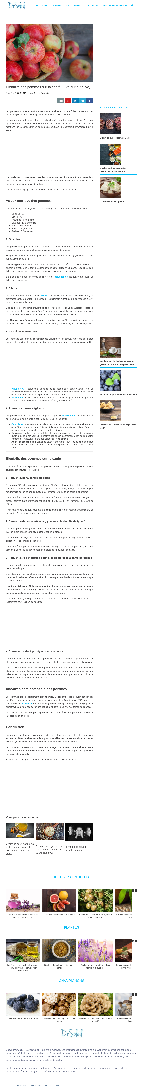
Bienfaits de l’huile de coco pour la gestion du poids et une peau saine (117, 363)
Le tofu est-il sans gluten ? (113, 201)
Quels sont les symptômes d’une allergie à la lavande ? (95, 966)
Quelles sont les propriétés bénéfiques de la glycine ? (113, 169)
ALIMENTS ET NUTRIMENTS (68, 5)
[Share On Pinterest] (68, 100)
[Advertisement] (49, 153)
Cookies (56, 1085)
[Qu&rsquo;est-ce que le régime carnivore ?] (111, 124)
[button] (136, 890)
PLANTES (93, 5)
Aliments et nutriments (116, 107)
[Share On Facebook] (89, 100)
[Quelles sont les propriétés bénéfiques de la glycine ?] (111, 154)
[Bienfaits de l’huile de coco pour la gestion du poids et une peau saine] (111, 347)
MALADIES (41, 5)
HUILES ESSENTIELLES (115, 5)
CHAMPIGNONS (71, 980)
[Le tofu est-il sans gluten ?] (111, 188)
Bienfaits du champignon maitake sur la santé (95, 1019)
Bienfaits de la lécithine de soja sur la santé (118, 426)
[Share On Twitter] (82, 100)
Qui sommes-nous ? (20, 1085)
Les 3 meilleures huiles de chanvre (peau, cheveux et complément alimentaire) (23, 968)
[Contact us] (60, 100)
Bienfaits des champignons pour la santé (59, 1019)
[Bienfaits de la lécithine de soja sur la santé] (111, 411)
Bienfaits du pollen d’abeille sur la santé (59, 966)
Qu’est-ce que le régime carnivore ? (117, 138)
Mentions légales (44, 1085)
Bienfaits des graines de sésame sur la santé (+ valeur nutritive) (49, 849)
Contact (33, 1085)
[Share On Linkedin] (75, 100)
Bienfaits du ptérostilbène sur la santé (118, 394)
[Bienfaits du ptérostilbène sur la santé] (111, 381)
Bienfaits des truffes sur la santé (23, 1018)
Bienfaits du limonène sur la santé (59, 914)
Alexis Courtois (41, 93)
